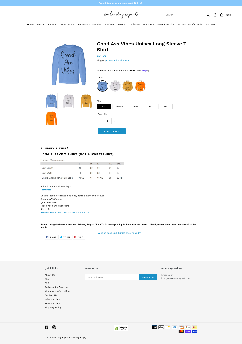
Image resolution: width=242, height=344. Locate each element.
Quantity (102, 114)
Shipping (101, 60)
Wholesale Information (57, 291)
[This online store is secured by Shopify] (121, 330)
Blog (47, 279)
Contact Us (51, 295)
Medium (119, 106)
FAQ (47, 283)
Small (104, 107)
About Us (50, 275)
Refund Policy (52, 303)
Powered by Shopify (77, 337)
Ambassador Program (56, 287)
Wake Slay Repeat (60, 337)
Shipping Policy (53, 307)
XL (150, 106)
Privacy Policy (52, 299)
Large (135, 106)
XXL (165, 106)
